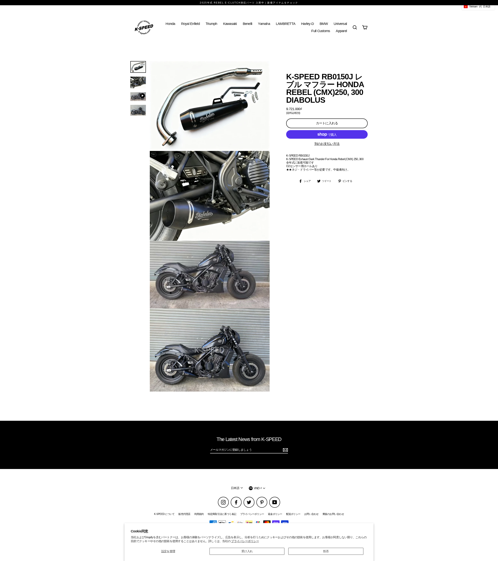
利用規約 (199, 514)
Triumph (211, 24)
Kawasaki (230, 24)
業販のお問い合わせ (333, 514)
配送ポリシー (293, 514)
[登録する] (285, 449)
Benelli (247, 24)
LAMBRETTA (285, 24)
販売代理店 (184, 514)
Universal (340, 24)
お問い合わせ (311, 514)
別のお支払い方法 (327, 144)
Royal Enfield (190, 24)
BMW (324, 24)
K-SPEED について (164, 514)
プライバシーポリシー (245, 541)
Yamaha (264, 24)
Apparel (341, 31)
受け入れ (247, 551)
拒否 (326, 551)
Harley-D (307, 24)
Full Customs (320, 31)
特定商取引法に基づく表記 (222, 514)
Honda (170, 24)
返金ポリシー (275, 514)
